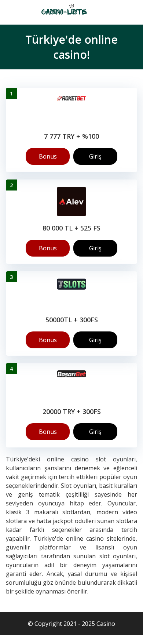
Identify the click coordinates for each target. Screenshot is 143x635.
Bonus (48, 156)
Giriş (95, 156)
